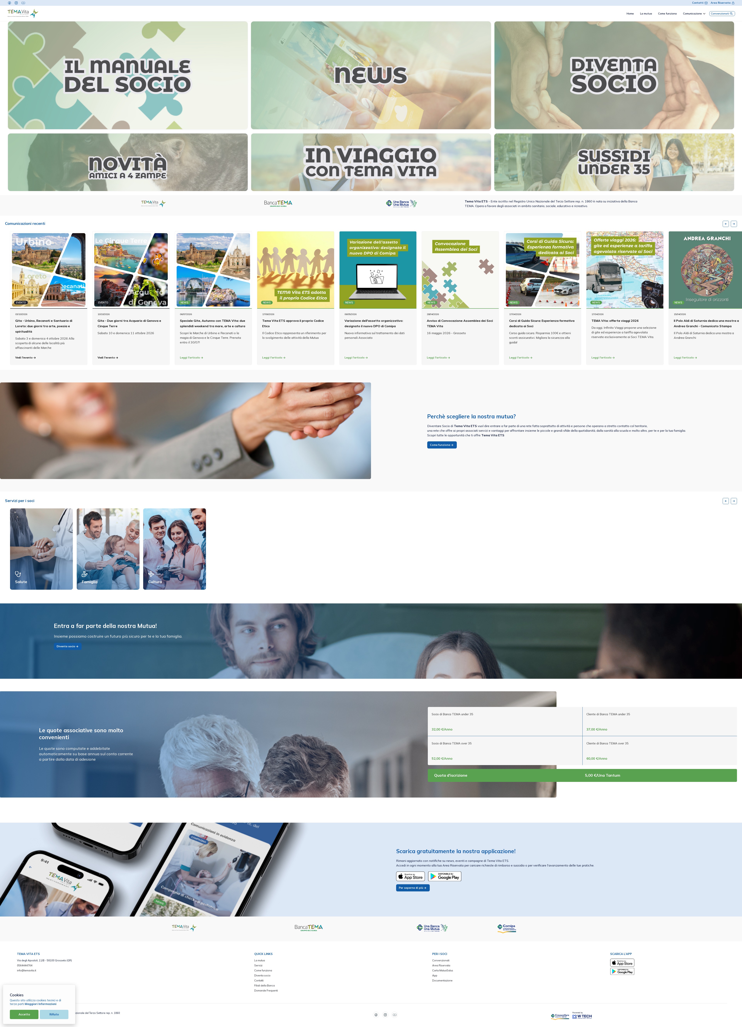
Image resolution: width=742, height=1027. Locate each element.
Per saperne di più (411, 887)
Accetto (24, 1014)
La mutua (259, 960)
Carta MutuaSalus (442, 970)
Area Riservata (721, 2)
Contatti (698, 2)
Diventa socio (66, 646)
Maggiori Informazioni (40, 1004)
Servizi (258, 965)
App (434, 975)
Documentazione (442, 980)
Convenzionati (720, 13)
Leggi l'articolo (190, 357)
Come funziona (440, 445)
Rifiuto (54, 1014)
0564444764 (24, 965)
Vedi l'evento (24, 357)
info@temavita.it (26, 970)
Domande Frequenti (266, 990)
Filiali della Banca (264, 985)
